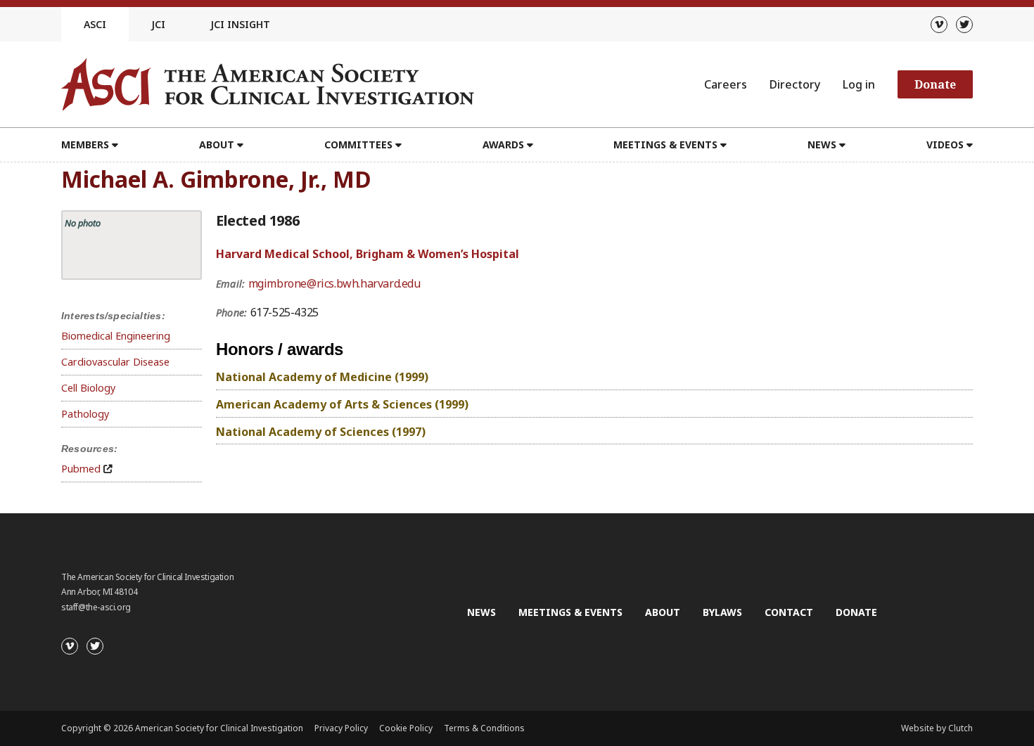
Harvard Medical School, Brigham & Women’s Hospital (367, 254)
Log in (859, 84)
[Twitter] (964, 24)
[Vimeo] (939, 24)
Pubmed (81, 468)
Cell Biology (88, 387)
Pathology (85, 413)
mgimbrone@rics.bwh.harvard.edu (334, 283)
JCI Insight (240, 24)
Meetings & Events (570, 612)
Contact (789, 612)
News (481, 612)
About (662, 612)
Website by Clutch (937, 728)
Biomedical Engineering (115, 335)
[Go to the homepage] (267, 84)
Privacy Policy (341, 728)
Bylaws (722, 612)
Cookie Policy (406, 728)
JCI (158, 24)
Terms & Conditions (484, 728)
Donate (935, 84)
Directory (795, 84)
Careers (725, 84)
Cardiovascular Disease (115, 361)
